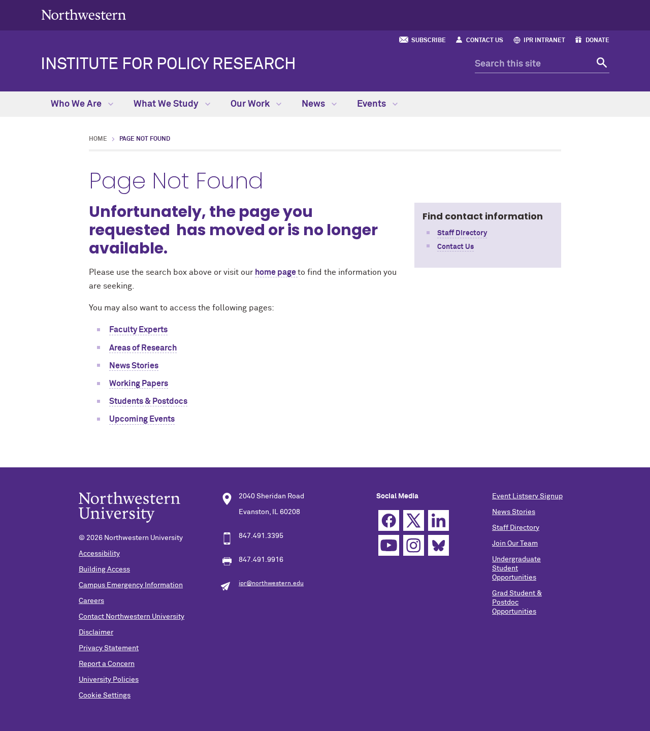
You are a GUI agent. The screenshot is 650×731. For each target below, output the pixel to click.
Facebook (388, 520)
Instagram (413, 545)
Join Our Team (515, 543)
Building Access (104, 569)
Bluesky (438, 545)
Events (372, 104)
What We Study (167, 104)
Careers (91, 601)
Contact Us (484, 41)
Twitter (413, 520)
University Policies (109, 679)
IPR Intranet (544, 41)
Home (98, 139)
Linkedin (438, 520)
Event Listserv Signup (527, 496)
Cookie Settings (105, 695)
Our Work (251, 104)
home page (275, 272)
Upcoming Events (142, 419)
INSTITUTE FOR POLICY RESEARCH (168, 64)
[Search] (600, 64)
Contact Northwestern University (131, 616)
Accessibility (99, 553)
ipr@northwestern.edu (271, 584)
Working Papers (138, 383)
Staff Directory (462, 233)
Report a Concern (107, 664)
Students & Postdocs (148, 401)
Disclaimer (96, 632)
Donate (597, 41)
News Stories (133, 366)
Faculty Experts (138, 330)
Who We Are (77, 104)
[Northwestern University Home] (84, 14)
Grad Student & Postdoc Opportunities (517, 602)
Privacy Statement (109, 648)
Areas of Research (143, 348)
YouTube (388, 545)
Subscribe (428, 41)
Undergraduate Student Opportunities (516, 568)
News (314, 104)
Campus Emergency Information (131, 585)
